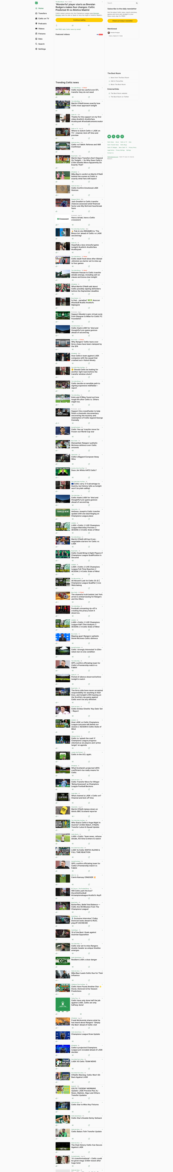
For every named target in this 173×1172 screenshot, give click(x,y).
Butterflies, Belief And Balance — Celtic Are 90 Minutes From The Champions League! (85, 906)
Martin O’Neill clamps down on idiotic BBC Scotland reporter (84, 810)
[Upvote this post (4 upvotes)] (56, 404)
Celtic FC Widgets (112, 147)
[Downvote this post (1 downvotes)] (73, 167)
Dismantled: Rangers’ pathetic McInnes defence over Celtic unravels (84, 445)
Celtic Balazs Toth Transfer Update (86, 1131)
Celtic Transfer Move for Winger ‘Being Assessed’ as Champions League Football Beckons (85, 784)
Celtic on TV (74, 128)
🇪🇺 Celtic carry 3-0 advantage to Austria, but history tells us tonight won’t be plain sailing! (86, 486)
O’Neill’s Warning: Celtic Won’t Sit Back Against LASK (85, 1076)
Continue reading (79, 20)
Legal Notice (110, 150)
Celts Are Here (75, 142)
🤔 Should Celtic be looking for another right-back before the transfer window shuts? (84, 371)
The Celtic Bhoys (76, 87)
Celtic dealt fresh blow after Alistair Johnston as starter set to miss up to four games (86, 261)
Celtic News (110, 142)
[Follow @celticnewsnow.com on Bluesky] (109, 136)
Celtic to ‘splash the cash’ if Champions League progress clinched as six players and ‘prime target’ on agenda (86, 741)
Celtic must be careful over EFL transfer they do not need (85, 91)
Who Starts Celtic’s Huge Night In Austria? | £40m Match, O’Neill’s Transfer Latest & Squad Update (85, 825)
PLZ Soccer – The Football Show (80, 888)
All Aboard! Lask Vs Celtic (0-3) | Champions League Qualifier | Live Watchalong (86, 583)
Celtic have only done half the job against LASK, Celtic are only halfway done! (85, 1002)
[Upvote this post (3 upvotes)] (56, 335)
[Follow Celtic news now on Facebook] (118, 136)
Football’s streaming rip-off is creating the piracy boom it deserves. (84, 610)
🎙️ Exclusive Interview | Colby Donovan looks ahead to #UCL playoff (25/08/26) (84, 920)
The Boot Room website (119, 93)
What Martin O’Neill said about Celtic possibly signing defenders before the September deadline (86, 288)
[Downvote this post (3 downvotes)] (73, 321)
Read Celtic (74, 156)
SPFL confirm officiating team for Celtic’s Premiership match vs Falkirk (85, 665)
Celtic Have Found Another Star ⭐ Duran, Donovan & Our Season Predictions (86, 988)
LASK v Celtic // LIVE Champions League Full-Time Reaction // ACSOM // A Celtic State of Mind (85, 569)
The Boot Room (60, 1)
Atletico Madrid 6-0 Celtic (116, 36)
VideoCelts (74, 454)
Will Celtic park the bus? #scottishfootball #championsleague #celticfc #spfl (86, 893)
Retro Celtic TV (123, 147)
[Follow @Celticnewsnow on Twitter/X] (113, 136)
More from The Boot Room (120, 77)
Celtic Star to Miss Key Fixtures (85, 1104)
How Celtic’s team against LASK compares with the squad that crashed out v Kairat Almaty (85, 358)
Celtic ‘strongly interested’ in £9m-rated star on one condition (86, 650)
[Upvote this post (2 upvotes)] (56, 195)
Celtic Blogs (123, 144)
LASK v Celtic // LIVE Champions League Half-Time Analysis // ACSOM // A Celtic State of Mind (85, 624)
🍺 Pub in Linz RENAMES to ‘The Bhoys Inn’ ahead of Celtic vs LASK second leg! (86, 233)
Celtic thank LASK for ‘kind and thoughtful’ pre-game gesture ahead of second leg (84, 330)
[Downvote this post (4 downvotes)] (73, 423)
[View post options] (102, 88)
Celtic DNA (74, 793)
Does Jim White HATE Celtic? (84, 470)
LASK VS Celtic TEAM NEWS (83, 1061)
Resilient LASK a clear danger (84, 960)
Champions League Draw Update (85, 1034)
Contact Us (110, 153)
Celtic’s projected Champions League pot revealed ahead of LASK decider (87, 1050)
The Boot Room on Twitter (120, 97)
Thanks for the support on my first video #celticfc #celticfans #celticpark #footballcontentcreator (87, 119)
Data (130, 142)
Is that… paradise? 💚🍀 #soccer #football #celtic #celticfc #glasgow (85, 302)
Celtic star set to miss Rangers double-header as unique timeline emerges (86, 948)
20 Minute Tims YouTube (78, 984)
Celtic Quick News (76, 957)
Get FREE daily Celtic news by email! (68, 29)
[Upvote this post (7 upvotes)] (56, 138)
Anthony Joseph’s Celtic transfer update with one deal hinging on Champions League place (85, 513)
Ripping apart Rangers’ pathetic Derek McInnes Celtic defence (85, 637)
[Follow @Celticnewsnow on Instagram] (122, 136)
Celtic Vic (73, 114)
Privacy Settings (120, 150)
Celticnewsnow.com (112, 157)
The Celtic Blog (75, 101)
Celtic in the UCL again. (81, 754)
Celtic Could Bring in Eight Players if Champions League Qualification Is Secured (87, 555)
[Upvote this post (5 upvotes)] (56, 702)
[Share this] (56, 25)
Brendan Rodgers (115, 32)
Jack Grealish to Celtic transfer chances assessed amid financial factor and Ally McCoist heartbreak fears (86, 204)
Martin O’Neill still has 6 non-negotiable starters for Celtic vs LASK (85, 541)
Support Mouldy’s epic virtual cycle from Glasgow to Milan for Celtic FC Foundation (86, 316)
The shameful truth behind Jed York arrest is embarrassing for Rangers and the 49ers (86, 596)
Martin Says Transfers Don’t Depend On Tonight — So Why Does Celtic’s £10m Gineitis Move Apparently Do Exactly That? (87, 161)
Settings (128, 150)
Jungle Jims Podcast (77, 752)
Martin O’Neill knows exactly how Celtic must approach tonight (85, 104)
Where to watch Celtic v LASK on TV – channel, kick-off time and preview (85, 133)
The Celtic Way (75, 495)
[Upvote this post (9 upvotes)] (56, 224)
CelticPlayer (74, 916)
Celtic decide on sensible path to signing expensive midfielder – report (85, 385)
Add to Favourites (117, 81)
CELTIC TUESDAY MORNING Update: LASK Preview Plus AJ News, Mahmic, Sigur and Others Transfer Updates (85, 1091)
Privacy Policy (132, 147)
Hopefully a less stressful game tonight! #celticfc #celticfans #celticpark (85, 247)
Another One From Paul (77, 468)
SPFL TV (73, 875)
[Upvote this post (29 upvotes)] (56, 423)
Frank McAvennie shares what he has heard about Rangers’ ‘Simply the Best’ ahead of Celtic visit (85, 1022)
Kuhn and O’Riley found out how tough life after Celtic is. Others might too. (85, 399)
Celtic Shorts (74, 834)
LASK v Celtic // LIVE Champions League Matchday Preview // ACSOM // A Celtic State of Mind (85, 527)
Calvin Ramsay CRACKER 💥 (83, 877)
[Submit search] (137, 3)
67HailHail (74, 172)
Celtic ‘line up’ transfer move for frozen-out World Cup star (85, 430)
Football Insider (75, 1156)
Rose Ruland (74, 298)
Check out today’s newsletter (122, 21)
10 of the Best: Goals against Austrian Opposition (83, 933)
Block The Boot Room (118, 84)
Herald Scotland (75, 326)
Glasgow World (75, 199)
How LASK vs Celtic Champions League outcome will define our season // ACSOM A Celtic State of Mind (86, 725)
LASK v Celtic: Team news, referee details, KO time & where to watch (86, 837)
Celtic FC (73, 674)
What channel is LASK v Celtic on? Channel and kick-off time (86, 797)
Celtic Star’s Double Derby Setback (86, 1118)
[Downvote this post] (89, 25)
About (117, 142)
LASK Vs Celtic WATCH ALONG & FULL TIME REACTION (85, 851)
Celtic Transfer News (113, 144)
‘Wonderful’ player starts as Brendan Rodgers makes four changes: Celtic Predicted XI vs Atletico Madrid (75, 7)
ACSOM (73, 523)
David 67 (73, 1086)
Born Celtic (74, 339)
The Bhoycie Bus (76, 578)
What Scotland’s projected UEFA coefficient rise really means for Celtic (85, 770)
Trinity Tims (74, 998)
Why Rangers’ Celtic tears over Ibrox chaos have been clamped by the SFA (86, 344)
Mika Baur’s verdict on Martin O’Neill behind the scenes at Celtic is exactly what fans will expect (87, 176)
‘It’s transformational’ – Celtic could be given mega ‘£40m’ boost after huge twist (86, 1160)
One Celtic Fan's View (77, 847)
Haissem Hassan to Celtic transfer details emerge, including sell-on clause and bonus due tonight (86, 274)
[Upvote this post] (73, 25)
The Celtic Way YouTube (78, 229)
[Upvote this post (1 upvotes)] (56, 167)
